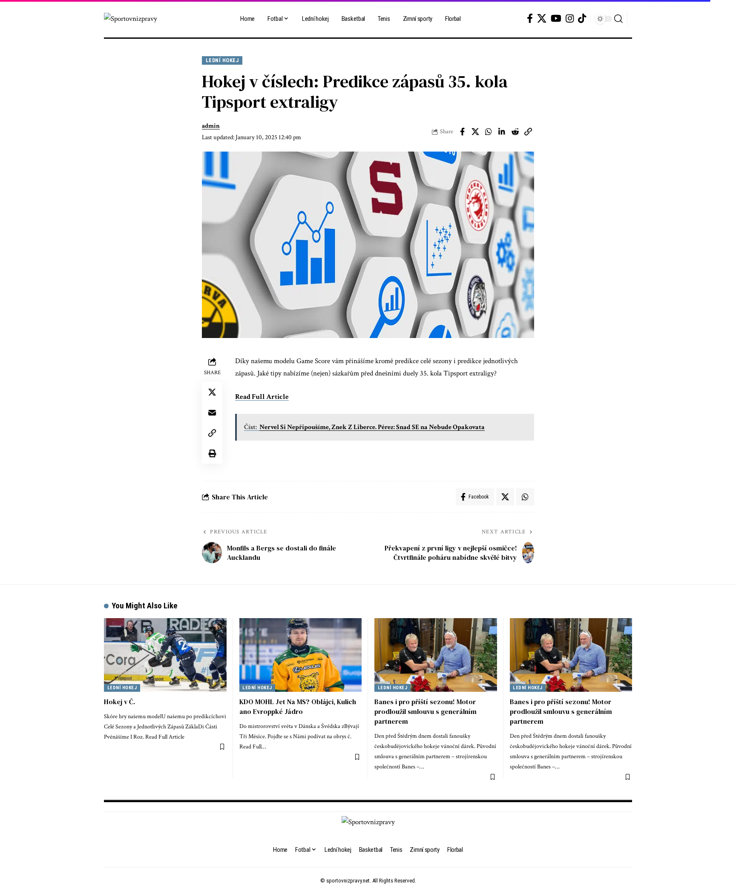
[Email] (212, 412)
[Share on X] (475, 131)
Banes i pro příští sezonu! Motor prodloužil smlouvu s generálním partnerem (425, 711)
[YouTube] (556, 18)
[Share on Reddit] (515, 131)
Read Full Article (262, 396)
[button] (618, 18)
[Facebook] (530, 18)
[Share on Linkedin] (502, 131)
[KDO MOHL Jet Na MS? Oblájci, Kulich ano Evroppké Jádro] (300, 655)
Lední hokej (222, 60)
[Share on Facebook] (462, 131)
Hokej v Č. (119, 701)
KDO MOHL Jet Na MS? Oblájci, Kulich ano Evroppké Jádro (297, 706)
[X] (542, 18)
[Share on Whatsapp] (488, 131)
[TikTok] (582, 18)
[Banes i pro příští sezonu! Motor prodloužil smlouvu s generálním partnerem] (435, 655)
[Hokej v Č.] (165, 655)
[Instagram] (570, 18)
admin (211, 126)
